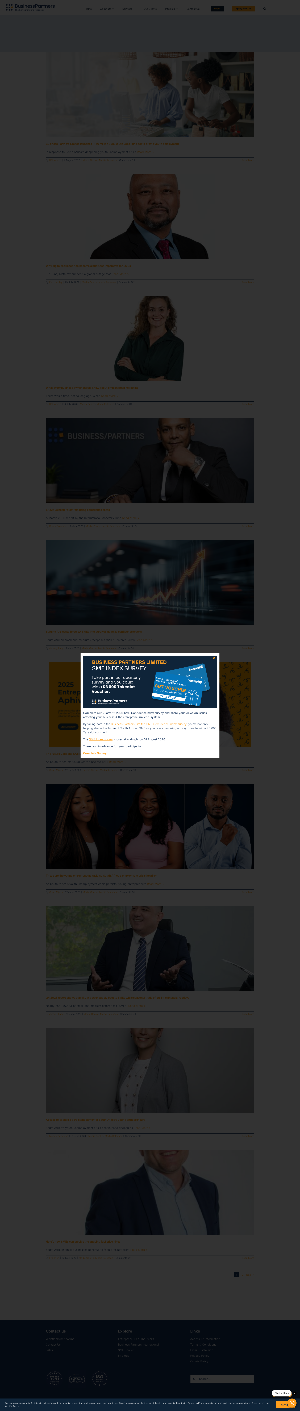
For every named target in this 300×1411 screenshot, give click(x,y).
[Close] (214, 658)
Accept (285, 1404)
